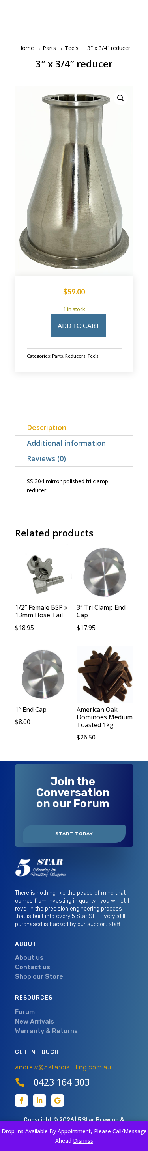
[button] (121, 98)
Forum (25, 1012)
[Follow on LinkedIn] (39, 1100)
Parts (49, 48)
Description (46, 427)
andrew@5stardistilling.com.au (63, 1067)
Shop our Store (39, 976)
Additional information (66, 443)
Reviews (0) (46, 458)
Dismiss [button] (83, 1140)
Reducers (75, 356)
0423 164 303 (62, 1082)
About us (29, 957)
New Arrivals (34, 1021)
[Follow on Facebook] (21, 1100)
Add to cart (79, 325)
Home (26, 48)
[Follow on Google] (57, 1100)
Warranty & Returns (46, 1031)
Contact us (32, 967)
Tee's (72, 48)
